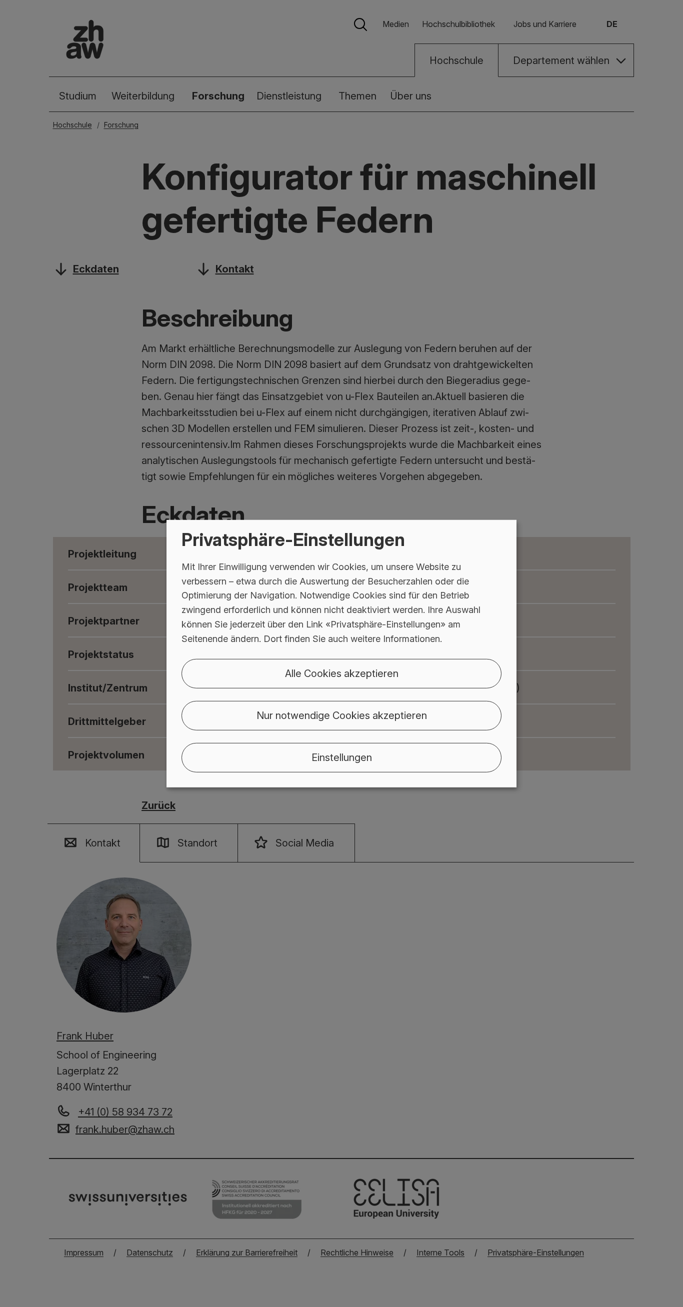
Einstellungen (342, 757)
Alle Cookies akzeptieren (341, 673)
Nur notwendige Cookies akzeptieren (341, 715)
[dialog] (341, 654)
